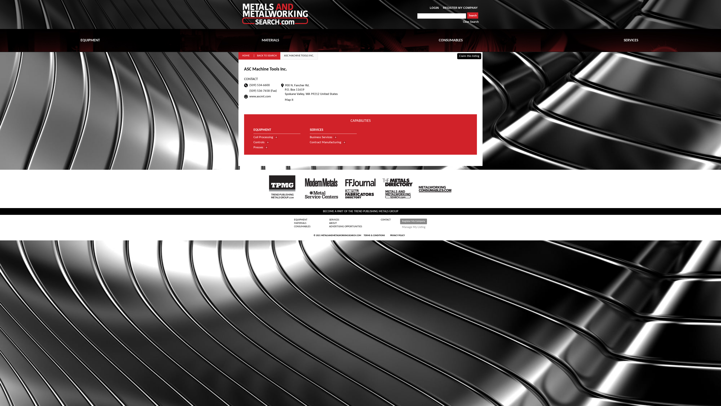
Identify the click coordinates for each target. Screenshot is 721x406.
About (333, 223)
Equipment (300, 220)
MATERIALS (270, 40)
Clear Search (471, 21)
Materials (300, 223)
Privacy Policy (397, 235)
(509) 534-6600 (259, 85)
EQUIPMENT (90, 40)
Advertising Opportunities (345, 226)
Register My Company (413, 221)
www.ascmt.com (260, 96)
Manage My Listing (413, 227)
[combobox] (441, 16)
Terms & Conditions (374, 235)
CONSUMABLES (451, 40)
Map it (289, 100)
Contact (386, 220)
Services (334, 220)
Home (246, 55)
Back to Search (267, 55)
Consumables (302, 226)
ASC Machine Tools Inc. (299, 55)
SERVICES (631, 40)
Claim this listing (469, 56)
